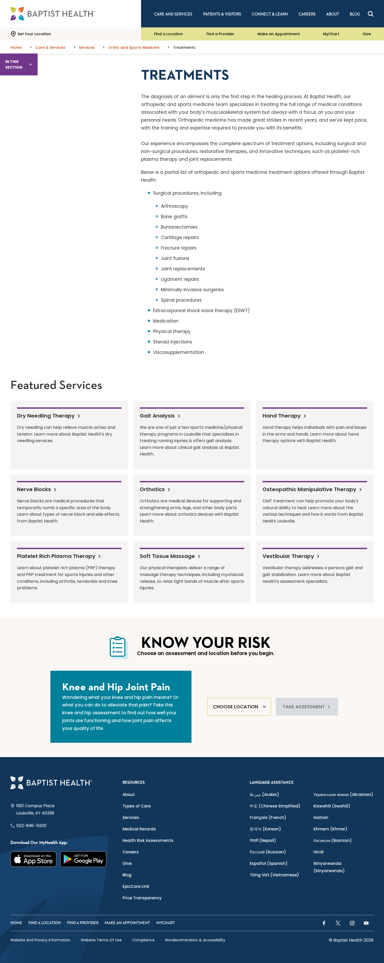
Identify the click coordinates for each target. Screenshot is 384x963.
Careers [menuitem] (307, 14)
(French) (268, 817)
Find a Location (168, 34)
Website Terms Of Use (101, 940)
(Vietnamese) (274, 875)
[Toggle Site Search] (371, 14)
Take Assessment (304, 706)
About (129, 794)
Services (131, 817)
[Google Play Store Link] (83, 859)
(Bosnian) (332, 840)
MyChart (331, 34)
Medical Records (139, 829)
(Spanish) (269, 863)
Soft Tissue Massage (167, 555)
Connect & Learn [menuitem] (270, 14)
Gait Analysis (157, 415)
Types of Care (137, 806)
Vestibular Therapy (288, 555)
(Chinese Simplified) (275, 806)
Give (367, 34)
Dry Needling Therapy (46, 415)
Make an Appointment (279, 34)
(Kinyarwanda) (329, 867)
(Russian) (268, 852)
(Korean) (265, 829)
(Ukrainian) (343, 794)
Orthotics (152, 489)
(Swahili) (331, 806)
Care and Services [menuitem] (173, 14)
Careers (131, 852)
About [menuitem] (332, 14)
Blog (127, 875)
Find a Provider (220, 34)
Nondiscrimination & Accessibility (195, 940)
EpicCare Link (136, 886)
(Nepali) (263, 840)
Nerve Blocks (34, 489)
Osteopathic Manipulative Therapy (309, 489)
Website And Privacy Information (40, 940)
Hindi (318, 852)
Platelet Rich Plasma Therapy (56, 555)
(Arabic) (264, 794)
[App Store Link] (33, 859)
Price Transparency (142, 898)
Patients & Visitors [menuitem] (222, 14)
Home (16, 923)
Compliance (143, 940)
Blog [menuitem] (355, 14)
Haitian (320, 817)
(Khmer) (330, 829)
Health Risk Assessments (148, 840)
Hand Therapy (282, 415)
